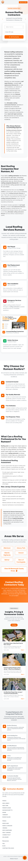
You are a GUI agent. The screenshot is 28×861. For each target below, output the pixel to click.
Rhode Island (6, 817)
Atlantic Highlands (7, 554)
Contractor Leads (8, 848)
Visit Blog (14, 625)
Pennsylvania (6, 808)
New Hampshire (7, 830)
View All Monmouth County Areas (14, 570)
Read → (22, 649)
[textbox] (14, 27)
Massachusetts (7, 810)
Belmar (7, 560)
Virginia (4, 828)
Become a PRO (23, 2)
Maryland (5, 823)
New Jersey (5, 803)
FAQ (3, 843)
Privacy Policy (14, 858)
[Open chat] (25, 858)
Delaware (5, 837)
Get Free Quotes (15, 37)
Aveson (21, 553)
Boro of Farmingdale (21, 561)
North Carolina (7, 825)
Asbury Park (21, 548)
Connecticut (6, 834)
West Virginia (6, 832)
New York (5, 805)
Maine (4, 812)
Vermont (5, 814)
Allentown (7, 548)
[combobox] (14, 27)
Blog (3, 845)
